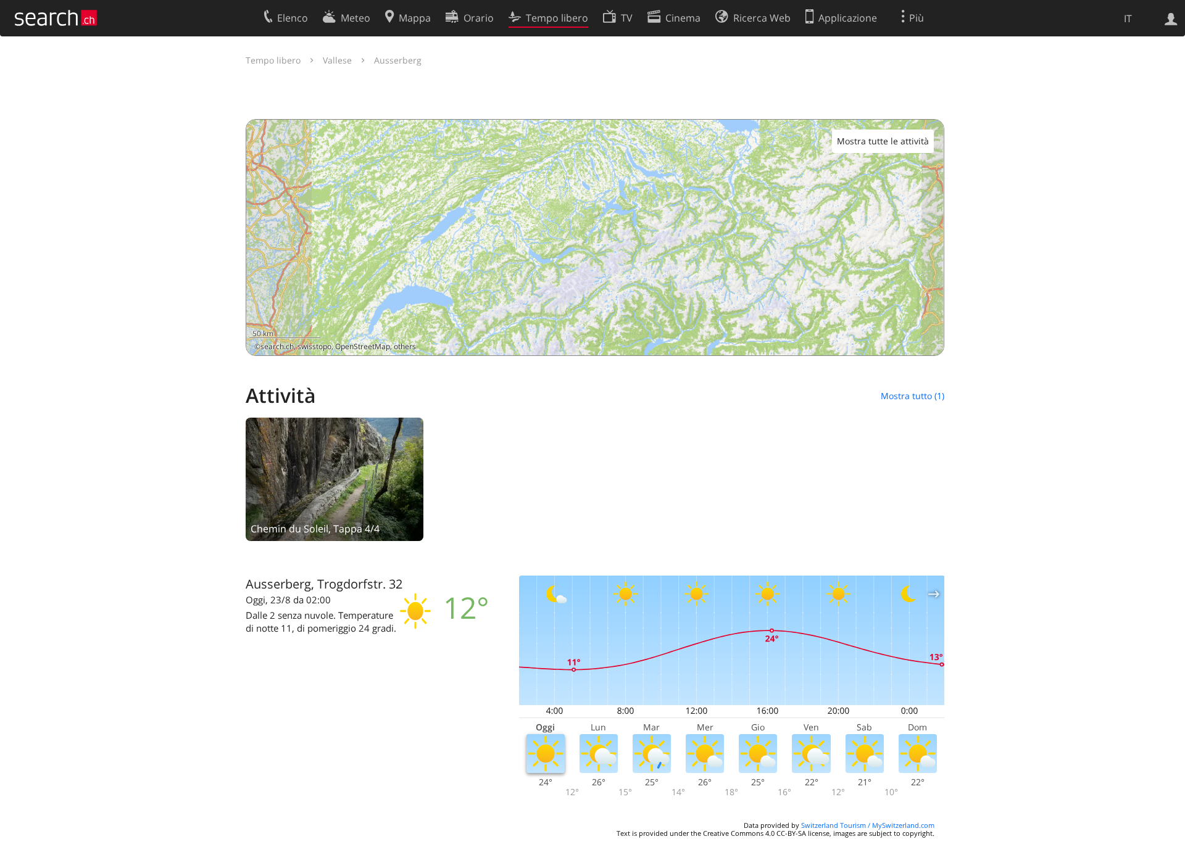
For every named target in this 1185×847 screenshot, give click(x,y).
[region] (595, 237)
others (405, 346)
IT (1128, 18)
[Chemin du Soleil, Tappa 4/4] (334, 478)
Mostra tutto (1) (912, 396)
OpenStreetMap (362, 346)
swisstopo (314, 346)
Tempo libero (273, 60)
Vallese (337, 60)
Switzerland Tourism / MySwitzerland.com (867, 825)
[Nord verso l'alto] (930, 341)
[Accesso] (1171, 18)
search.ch (277, 346)
